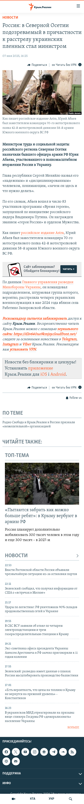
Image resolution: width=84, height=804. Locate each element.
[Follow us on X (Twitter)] (16, 752)
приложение (40, 368)
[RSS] (72, 752)
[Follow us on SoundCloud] (63, 752)
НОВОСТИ (16, 556)
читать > (68, 269)
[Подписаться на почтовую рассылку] (16, 761)
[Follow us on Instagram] (35, 752)
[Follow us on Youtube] (25, 752)
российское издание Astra (42, 233)
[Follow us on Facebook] (6, 752)
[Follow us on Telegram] (53, 752)
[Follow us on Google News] (44, 752)
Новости (10, 18)
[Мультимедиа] (13, 799)
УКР (51, 799)
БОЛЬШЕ (73, 727)
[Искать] (70, 799)
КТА (32, 799)
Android (58, 374)
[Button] (37, 65)
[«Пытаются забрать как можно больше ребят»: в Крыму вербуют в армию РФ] (42, 484)
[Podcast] (6, 761)
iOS (43, 374)
